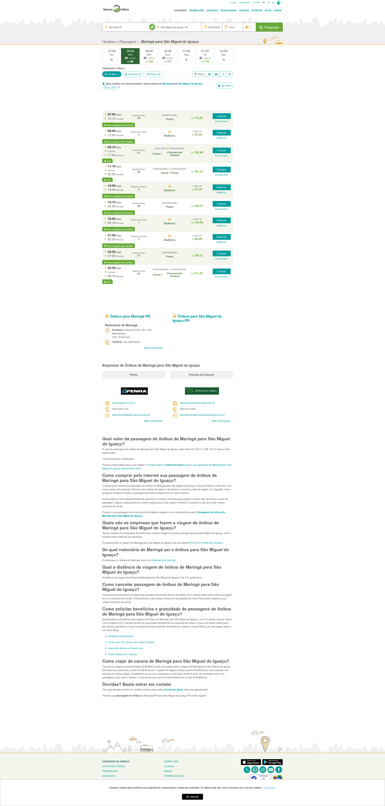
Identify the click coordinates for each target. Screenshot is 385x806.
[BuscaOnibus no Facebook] (279, 770)
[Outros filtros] (229, 74)
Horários (180, 10)
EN (273, 2)
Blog (268, 10)
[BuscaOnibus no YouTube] (271, 770)
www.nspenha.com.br (123, 403)
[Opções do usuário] (279, 2)
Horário (111, 74)
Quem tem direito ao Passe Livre (125, 648)
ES (268, 2)
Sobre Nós (244, 2)
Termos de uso (174, 776)
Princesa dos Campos (211, 542)
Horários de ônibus (115, 761)
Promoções (196, 10)
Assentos (133, 74)
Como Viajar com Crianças (122, 654)
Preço (153, 74)
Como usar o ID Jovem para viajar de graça (131, 642)
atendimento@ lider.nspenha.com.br (131, 415)
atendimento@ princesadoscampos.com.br (202, 415)
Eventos (256, 10)
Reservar (221, 132)
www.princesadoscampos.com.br (197, 403)
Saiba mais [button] (269, 787)
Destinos (212, 10)
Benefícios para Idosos (120, 636)
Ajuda (234, 2)
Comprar (221, 116)
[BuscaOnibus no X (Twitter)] (247, 770)
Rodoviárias (229, 10)
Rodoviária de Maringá (163, 560)
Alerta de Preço (113, 766)
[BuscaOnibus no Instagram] (263, 770)
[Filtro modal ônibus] (209, 74)
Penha (192, 542)
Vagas (168, 771)
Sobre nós (171, 761)
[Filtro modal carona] (216, 74)
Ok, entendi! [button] (192, 796)
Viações (244, 10)
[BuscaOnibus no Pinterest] (255, 770)
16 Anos (256, 2)
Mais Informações (153, 348)
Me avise (226, 85)
